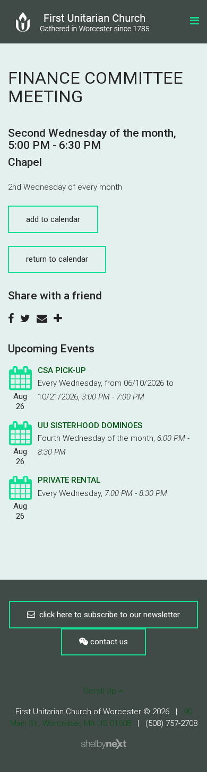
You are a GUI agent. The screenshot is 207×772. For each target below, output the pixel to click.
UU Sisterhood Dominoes (90, 425)
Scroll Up (100, 691)
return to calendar (57, 259)
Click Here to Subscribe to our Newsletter (107, 614)
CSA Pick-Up (62, 370)
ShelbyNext (103, 744)
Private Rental (69, 480)
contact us (108, 641)
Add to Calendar (53, 219)
